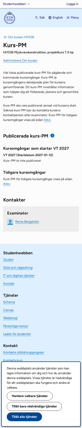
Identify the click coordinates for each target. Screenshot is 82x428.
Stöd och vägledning (17, 267)
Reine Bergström (27, 221)
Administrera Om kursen (20, 60)
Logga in (72, 4)
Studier (8, 259)
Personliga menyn (15, 326)
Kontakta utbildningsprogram (23, 352)
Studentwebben (14, 4)
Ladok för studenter (17, 334)
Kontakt (8, 283)
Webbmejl (10, 318)
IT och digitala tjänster (19, 275)
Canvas (8, 310)
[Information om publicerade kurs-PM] (52, 136)
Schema (9, 302)
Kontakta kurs (12, 360)
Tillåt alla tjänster (24, 417)
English (58, 17)
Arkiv (47, 120)
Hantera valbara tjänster (30, 396)
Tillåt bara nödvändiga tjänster (34, 406)
